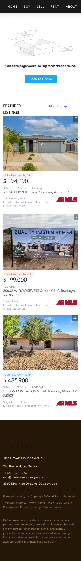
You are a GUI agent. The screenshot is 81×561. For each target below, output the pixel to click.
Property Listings (30, 507)
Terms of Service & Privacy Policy (23, 502)
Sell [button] (40, 6)
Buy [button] (27, 6)
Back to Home (40, 79)
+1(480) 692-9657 (15, 473)
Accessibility (62, 507)
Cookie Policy (54, 502)
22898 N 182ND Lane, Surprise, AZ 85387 (36, 192)
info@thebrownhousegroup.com (25, 477)
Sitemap (48, 507)
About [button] (71, 6)
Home (12, 6)
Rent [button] (55, 6)
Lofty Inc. (24, 496)
